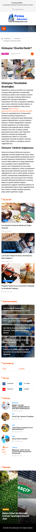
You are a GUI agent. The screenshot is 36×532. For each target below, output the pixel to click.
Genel (4, 369)
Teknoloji (17, 38)
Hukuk (5, 220)
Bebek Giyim (15, 402)
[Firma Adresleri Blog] (18, 18)
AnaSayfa (7, 38)
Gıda (13, 414)
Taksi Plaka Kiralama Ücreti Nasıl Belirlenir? (22, 428)
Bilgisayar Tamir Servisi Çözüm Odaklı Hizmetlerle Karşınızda (21, 451)
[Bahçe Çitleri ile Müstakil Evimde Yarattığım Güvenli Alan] (18, 497)
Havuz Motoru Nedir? (20, 439)
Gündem (22, 369)
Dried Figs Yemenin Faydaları (23, 416)
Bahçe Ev (5, 509)
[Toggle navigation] (3, 28)
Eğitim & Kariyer (8, 280)
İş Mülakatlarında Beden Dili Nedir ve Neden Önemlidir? (18, 5)
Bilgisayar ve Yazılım (9, 250)
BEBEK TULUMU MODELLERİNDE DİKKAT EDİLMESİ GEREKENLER (21, 406)
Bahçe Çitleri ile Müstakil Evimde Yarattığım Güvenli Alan (15, 516)
